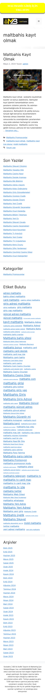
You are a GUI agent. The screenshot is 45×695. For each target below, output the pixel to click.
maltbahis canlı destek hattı (13, 369)
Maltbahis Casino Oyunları (15, 372)
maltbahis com (27, 378)
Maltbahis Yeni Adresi (17, 507)
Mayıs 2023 (8, 641)
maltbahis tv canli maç (17, 479)
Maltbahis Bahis (33, 329)
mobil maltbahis (20, 144)
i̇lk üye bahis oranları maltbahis (32, 318)
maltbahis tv (34, 475)
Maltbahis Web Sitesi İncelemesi (14, 497)
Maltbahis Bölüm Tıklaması (15, 215)
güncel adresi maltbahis (17, 314)
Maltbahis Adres (32, 322)
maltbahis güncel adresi (14, 410)
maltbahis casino (30, 369)
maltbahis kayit (29, 420)
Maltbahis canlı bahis (14, 357)
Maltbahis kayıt (11, 423)
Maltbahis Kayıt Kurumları (14, 230)
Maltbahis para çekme (17, 456)
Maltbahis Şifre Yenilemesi (14, 248)
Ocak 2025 (8, 567)
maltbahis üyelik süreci (31, 515)
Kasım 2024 (8, 574)
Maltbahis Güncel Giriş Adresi (13, 413)
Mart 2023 (8, 649)
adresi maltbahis (12, 293)
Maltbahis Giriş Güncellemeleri (16, 192)
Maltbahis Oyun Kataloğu (14, 211)
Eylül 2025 (7, 552)
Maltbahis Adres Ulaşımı (14, 185)
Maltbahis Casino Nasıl (13, 174)
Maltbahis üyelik (13, 515)
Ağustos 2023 (9, 630)
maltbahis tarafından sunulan (11, 473)
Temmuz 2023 (9, 634)
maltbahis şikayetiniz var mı (13, 523)
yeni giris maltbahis (33, 529)
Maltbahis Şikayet (14, 519)
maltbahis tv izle (14, 487)
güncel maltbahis (12, 317)
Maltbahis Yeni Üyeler (12, 237)
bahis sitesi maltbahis (14, 296)
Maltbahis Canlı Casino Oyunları (16, 366)
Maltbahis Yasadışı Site (13, 170)
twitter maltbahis (11, 526)
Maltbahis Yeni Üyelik (12, 203)
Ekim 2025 (7, 548)
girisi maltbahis (9, 307)
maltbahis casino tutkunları (10, 379)
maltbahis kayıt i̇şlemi (28, 424)
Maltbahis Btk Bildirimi (13, 181)
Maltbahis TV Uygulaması (14, 241)
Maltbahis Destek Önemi (14, 200)
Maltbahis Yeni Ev (11, 218)
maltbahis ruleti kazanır (9, 467)
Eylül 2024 (7, 582)
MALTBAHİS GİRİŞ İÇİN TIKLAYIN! (23, 8)
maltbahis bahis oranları (13, 334)
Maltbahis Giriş (14, 394)
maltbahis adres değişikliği (12, 326)
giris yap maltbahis (12, 310)
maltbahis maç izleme (31, 433)
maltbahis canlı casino (12, 363)
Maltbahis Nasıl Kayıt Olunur (13, 444)
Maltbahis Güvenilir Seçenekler (16, 207)
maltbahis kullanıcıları (24, 430)
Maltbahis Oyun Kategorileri (15, 256)
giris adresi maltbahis (16, 303)
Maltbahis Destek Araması (14, 177)
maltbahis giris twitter (13, 386)
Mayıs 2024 (8, 597)
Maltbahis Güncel (29, 403)
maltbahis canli (30, 347)
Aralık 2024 (8, 570)
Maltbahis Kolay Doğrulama (15, 189)
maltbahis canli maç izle (14, 354)
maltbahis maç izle (12, 432)
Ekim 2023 (8, 623)
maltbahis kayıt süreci (9, 427)
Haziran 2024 (9, 593)
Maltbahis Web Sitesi (14, 494)
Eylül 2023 (7, 626)
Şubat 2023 (8, 653)
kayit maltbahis (13, 322)
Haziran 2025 (9, 555)
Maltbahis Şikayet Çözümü (15, 166)
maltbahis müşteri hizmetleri (15, 435)
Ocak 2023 (8, 656)
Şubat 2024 (8, 608)
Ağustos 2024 (9, 585)
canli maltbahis (11, 300)
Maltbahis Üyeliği (30, 511)
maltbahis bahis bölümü (11, 332)
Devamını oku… (12, 130)
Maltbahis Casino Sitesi (16, 375)
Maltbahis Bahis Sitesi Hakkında (14, 341)
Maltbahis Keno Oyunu (13, 245)
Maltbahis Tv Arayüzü (12, 233)
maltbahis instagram (12, 420)
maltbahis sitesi (25, 466)
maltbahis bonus (12, 347)
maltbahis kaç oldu (25, 426)
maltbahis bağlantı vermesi (10, 344)
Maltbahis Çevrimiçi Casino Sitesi (17, 252)
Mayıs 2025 (8, 559)
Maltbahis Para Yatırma (14, 452)
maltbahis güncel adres (17, 406)
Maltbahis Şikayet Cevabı (14, 222)
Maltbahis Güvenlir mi (17, 416)
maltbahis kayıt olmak (15, 141)
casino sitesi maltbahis (30, 300)
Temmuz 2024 (9, 589)
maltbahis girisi (13, 383)
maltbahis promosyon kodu (17, 463)
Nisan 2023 (8, 645)
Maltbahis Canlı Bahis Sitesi (13, 360)
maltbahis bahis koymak (28, 332)
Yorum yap (11, 148)
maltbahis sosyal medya (11, 470)
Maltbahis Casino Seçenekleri (16, 226)
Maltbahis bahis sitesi (17, 338)
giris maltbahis (24, 307)
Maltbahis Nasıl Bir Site (14, 441)
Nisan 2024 (8, 600)
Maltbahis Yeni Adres (14, 504)
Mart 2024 (8, 604)
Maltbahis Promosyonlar (16, 137)
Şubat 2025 (8, 563)
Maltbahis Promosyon (15, 460)
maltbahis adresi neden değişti (14, 329)
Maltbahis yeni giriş (13, 511)
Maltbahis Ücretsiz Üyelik (14, 196)
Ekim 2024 (8, 578)
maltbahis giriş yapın (10, 403)
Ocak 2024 (8, 611)
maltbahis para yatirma (12, 450)
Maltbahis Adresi (31, 325)
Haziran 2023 (9, 638)
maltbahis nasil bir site (12, 438)
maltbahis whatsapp (13, 500)
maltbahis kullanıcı (9, 430)
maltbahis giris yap (15, 390)
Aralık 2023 (8, 615)
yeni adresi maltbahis (14, 529)
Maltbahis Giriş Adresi (17, 399)
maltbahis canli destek (15, 351)
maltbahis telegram (14, 475)
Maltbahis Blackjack (26, 344)
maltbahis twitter (12, 491)
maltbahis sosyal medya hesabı (30, 470)
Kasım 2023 (8, 619)
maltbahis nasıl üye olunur (12, 447)
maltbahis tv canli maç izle (16, 483)
